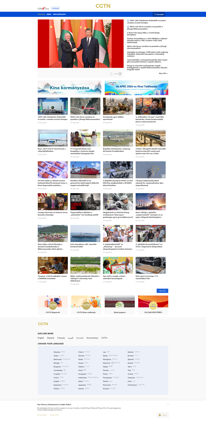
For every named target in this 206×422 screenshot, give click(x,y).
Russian (109, 388)
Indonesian (88, 378)
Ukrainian (135, 378)
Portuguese (111, 378)
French (84, 352)
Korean (83, 388)
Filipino (59, 388)
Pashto (107, 381)
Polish (108, 374)
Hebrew (83, 367)
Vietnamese (136, 385)
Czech (58, 378)
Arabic (59, 356)
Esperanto (61, 385)
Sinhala (133, 356)
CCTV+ (104, 338)
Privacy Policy (42, 415)
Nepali (107, 367)
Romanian (110, 385)
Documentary (92, 338)
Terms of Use (54, 415)
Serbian (133, 352)
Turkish (133, 374)
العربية (70, 338)
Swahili (134, 363)
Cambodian (60, 370)
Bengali (58, 363)
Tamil (132, 367)
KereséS (160, 14)
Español (50, 338)
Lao (106, 352)
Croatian (60, 374)
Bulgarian (61, 367)
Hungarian (85, 374)
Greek (84, 359)
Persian (108, 370)
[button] (111, 73)
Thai (131, 370)
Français (61, 338)
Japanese (84, 385)
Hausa (83, 363)
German (84, 356)
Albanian (59, 352)
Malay (110, 356)
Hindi (82, 370)
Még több (162, 291)
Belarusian (62, 359)
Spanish (134, 359)
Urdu (131, 381)
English (41, 338)
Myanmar (111, 363)
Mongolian (110, 359)
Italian (83, 381)
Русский (79, 338)
